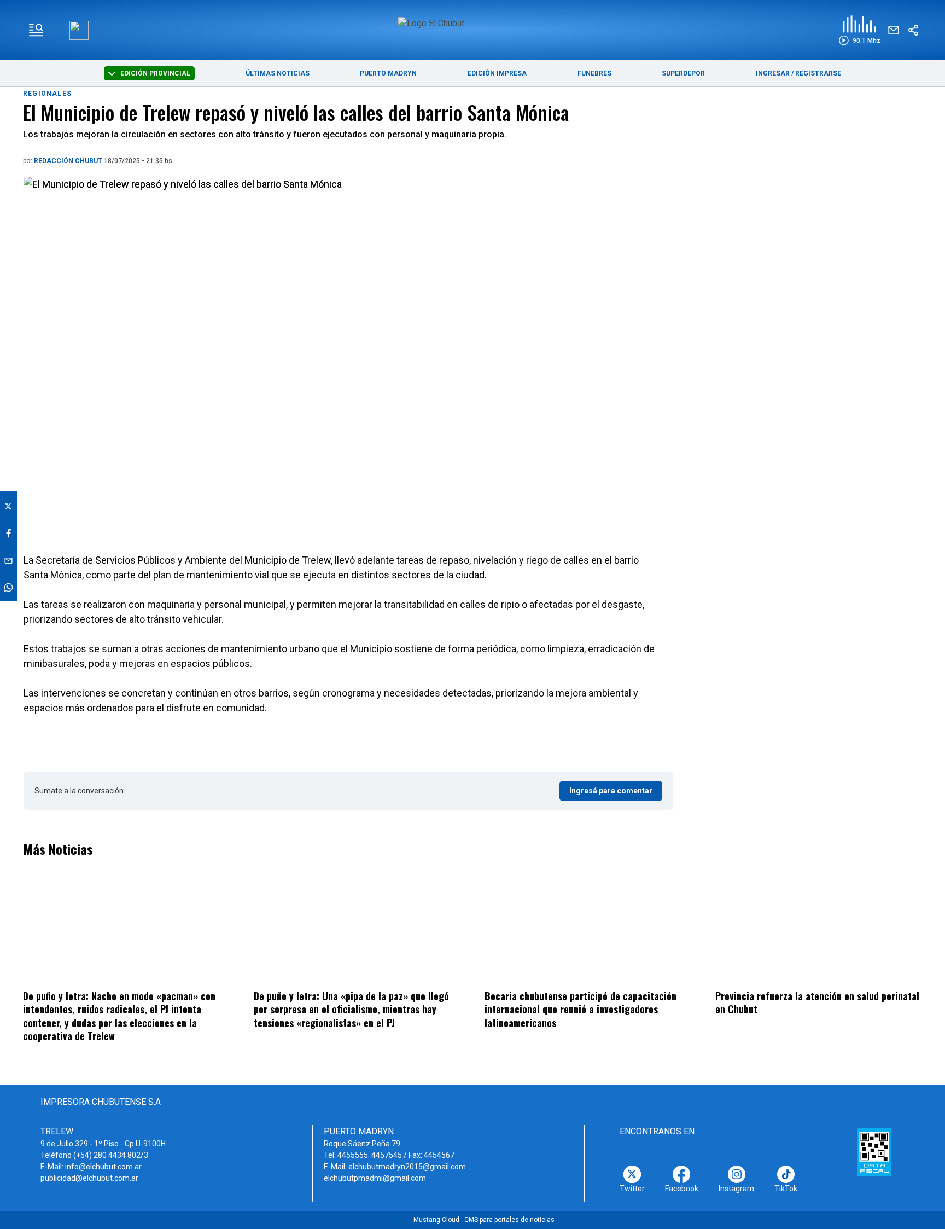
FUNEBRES (594, 73)
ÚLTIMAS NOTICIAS (278, 73)
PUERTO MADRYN (388, 73)
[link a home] (472, 29)
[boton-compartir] (913, 30)
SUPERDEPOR (683, 73)
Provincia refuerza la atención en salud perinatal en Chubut (817, 1003)
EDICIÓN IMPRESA (497, 73)
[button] (859, 30)
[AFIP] (874, 1151)
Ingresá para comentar (610, 790)
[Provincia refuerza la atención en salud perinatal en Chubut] (818, 930)
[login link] (79, 30)
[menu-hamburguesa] (36, 30)
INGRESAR (773, 73)
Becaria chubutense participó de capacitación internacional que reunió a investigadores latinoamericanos (580, 1009)
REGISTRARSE (818, 73)
